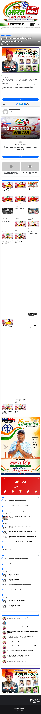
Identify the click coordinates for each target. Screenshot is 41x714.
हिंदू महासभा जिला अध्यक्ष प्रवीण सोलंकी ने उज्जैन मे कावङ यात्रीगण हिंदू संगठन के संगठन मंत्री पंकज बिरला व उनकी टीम (33, 229)
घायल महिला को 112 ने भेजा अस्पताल (14, 574)
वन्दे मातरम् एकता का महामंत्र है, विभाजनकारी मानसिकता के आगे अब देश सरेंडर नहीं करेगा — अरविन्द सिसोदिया (7, 229)
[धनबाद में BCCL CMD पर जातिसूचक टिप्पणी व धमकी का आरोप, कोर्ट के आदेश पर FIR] (7, 211)
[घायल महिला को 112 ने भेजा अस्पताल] (5, 576)
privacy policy (18, 710)
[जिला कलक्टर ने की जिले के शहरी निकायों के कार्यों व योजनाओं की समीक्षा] (5, 522)
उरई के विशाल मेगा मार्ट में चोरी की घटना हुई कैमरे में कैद (16, 589)
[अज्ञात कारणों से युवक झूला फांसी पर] (5, 581)
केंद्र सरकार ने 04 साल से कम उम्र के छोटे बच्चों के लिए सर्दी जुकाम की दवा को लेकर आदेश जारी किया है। (20, 203)
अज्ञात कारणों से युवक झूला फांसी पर (14, 579)
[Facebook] (17, 104)
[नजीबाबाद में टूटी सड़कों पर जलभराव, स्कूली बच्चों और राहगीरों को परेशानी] (7, 322)
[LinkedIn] (22, 104)
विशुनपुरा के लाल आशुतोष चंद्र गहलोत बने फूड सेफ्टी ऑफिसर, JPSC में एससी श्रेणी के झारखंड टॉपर (20, 636)
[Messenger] (25, 104)
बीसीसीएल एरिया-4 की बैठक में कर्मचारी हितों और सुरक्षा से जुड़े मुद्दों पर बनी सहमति (20, 216)
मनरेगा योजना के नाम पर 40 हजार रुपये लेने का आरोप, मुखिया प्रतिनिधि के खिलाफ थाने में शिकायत (22, 569)
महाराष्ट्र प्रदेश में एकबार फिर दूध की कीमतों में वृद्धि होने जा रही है (15, 621)
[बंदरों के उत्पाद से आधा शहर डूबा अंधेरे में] (5, 607)
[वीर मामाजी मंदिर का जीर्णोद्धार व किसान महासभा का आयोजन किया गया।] (7, 199)
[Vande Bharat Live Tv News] (20, 11)
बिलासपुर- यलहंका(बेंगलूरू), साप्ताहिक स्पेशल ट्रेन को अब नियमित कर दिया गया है (33, 203)
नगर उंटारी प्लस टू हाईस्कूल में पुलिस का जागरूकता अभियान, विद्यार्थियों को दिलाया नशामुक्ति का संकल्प (20, 650)
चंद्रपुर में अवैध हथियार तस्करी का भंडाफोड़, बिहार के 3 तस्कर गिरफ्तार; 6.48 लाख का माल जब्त (33, 314)
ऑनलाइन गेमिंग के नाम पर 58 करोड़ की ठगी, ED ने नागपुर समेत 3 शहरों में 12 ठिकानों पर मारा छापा (20, 400)
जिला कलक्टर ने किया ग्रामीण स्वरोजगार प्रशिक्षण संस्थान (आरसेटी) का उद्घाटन (20, 516)
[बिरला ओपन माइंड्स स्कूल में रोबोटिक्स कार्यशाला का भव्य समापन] (5, 502)
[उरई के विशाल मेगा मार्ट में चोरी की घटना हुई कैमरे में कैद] (5, 591)
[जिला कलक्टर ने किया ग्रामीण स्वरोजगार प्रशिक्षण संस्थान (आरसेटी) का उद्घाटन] (5, 518)
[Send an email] (10, 44)
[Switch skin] (38, 24)
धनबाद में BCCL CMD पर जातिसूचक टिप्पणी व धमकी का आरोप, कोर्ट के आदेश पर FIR (7, 216)
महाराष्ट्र (11, 35)
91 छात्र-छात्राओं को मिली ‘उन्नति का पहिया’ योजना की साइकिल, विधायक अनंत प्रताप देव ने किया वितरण (23, 531)
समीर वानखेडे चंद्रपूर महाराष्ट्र (6, 44)
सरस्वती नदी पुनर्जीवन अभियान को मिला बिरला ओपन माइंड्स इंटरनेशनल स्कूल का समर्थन (19, 660)
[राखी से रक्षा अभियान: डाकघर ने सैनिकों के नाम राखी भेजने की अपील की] (20, 224)
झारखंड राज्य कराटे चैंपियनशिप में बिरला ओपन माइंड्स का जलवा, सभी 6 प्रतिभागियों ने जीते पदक (22, 541)
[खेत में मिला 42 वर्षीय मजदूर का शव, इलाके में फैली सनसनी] (33, 185)
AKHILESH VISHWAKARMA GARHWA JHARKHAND (14, 618)
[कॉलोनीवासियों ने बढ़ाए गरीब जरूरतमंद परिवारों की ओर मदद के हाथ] (20, 236)
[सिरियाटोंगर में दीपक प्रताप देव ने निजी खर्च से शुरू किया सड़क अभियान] (5, 560)
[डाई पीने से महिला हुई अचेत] (5, 597)
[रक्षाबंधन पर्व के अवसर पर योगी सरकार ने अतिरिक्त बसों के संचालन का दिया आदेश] (5, 586)
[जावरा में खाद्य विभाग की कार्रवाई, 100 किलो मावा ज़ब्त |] (7, 407)
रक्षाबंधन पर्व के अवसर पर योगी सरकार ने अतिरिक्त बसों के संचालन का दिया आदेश (20, 584)
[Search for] (40, 24)
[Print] (27, 104)
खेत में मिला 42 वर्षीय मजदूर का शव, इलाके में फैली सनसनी (32, 189)
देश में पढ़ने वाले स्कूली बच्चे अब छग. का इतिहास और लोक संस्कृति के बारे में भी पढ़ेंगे (20, 526)
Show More (20, 99)
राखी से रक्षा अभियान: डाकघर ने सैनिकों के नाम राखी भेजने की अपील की (20, 229)
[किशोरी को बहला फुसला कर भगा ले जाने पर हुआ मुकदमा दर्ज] (5, 602)
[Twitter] (20, 104)
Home (3, 27)
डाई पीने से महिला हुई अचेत (12, 595)
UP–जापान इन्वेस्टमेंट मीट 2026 (13, 127)
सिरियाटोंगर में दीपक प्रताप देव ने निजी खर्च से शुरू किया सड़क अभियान (18, 558)
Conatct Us (23, 710)
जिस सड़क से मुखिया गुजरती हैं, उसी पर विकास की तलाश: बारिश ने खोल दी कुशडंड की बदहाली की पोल (22, 505)
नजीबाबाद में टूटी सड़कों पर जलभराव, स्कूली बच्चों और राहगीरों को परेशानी (7, 326)
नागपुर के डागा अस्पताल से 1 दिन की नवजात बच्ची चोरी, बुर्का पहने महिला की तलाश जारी (33, 326)
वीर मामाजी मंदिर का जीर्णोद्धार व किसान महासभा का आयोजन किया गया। (7, 203)
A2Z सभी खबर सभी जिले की (14, 27)
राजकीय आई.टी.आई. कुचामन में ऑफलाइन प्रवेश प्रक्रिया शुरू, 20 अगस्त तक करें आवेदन (21, 511)
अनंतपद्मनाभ (9, 623)
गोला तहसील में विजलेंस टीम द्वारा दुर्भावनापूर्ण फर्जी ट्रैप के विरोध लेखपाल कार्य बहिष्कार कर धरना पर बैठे (20, 189)
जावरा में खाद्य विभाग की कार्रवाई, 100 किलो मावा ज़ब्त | (7, 412)
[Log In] (36, 24)
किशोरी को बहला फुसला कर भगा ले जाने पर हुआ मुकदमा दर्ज (17, 600)
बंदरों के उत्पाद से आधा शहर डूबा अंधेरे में (14, 605)
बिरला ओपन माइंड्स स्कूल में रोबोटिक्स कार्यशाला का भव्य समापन (17, 500)
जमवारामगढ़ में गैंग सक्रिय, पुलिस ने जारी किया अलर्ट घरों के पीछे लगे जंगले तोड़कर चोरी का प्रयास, (7, 241)
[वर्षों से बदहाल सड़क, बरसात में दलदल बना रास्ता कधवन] (5, 565)
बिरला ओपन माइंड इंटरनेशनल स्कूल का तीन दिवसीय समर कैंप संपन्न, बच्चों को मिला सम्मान (19, 626)
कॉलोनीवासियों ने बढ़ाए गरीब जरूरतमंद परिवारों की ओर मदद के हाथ (20, 241)
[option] (20, 128)
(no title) (16, 411)
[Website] (10, 111)
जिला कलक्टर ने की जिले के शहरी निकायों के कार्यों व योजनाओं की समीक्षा (18, 520)
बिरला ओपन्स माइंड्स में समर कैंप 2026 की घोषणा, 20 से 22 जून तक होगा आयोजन (18, 655)
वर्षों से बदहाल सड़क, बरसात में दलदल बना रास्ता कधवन (16, 563)
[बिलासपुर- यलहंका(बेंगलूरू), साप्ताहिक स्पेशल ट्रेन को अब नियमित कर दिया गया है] (33, 199)
